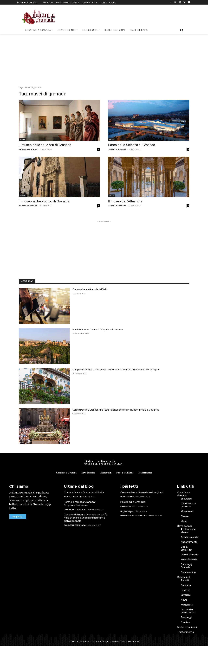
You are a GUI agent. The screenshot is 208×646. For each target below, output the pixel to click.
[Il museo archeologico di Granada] (59, 177)
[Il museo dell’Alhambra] (148, 177)
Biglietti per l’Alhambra (133, 511)
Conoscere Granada (75, 509)
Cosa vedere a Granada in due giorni (141, 492)
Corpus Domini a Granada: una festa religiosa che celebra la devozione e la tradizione (115, 409)
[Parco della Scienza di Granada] (148, 120)
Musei (22, 139)
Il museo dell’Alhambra (125, 201)
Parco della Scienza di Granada (131, 145)
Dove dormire (127, 496)
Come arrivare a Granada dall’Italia (90, 289)
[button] (181, 30)
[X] (180, 2)
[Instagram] (175, 2)
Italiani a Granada (28, 149)
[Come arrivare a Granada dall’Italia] (44, 306)
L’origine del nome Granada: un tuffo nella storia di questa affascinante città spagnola (116, 369)
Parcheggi (125, 506)
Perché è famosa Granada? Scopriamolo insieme (97, 329)
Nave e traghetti (73, 496)
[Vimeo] (184, 2)
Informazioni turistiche (132, 515)
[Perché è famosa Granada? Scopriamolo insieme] (44, 346)
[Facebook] (171, 2)
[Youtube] (189, 2)
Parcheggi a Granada (132, 502)
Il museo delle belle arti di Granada (45, 145)
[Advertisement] (131, 16)
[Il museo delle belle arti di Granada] (59, 120)
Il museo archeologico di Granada (44, 201)
